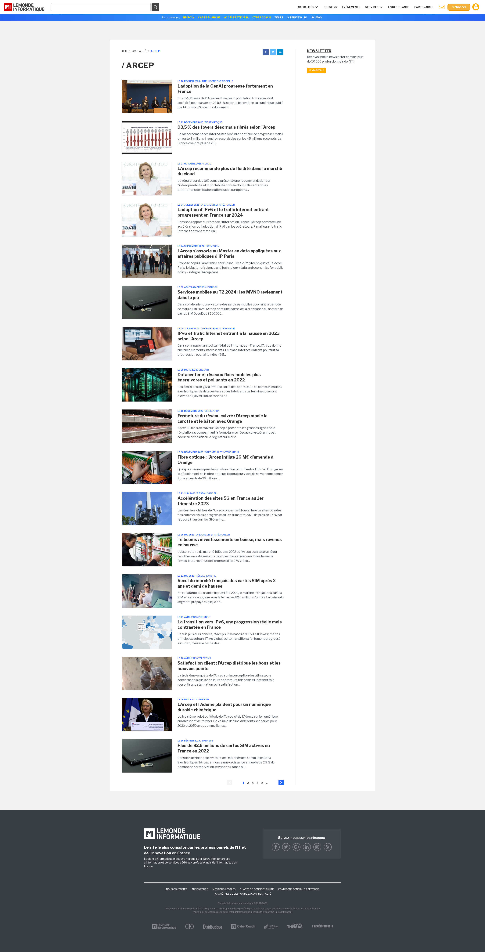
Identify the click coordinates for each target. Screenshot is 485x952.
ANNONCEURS (200, 889)
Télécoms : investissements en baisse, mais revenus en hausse (230, 542)
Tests (278, 17)
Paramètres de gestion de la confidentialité (242, 894)
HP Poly (188, 17)
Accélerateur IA (236, 17)
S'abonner (459, 7)
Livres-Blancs (398, 7)
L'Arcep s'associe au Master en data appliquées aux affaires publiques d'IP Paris (229, 253)
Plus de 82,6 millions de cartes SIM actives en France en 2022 (224, 748)
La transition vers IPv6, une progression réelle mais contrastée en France (230, 624)
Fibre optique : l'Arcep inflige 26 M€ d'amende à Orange (225, 460)
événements (351, 7)
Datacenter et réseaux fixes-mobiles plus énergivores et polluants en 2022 (219, 377)
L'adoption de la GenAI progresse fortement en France (225, 89)
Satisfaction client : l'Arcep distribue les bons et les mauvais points (229, 666)
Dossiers (330, 7)
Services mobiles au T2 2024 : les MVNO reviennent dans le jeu (230, 295)
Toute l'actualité (134, 51)
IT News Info (208, 858)
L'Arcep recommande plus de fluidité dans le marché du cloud (230, 171)
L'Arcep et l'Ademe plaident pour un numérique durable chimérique (224, 707)
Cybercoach (261, 17)
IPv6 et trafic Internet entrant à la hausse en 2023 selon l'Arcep (229, 336)
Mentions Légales (224, 889)
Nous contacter (176, 889)
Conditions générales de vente (298, 889)
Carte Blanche (209, 17)
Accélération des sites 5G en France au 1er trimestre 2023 (221, 501)
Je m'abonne (316, 70)
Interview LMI (297, 17)
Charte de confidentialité (257, 889)
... (267, 783)
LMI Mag (316, 17)
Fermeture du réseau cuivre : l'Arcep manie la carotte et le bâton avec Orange (223, 418)
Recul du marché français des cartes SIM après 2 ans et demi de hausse (227, 583)
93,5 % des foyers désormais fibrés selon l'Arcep (226, 127)
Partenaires (423, 7)
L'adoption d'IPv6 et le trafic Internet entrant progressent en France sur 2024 (223, 212)
